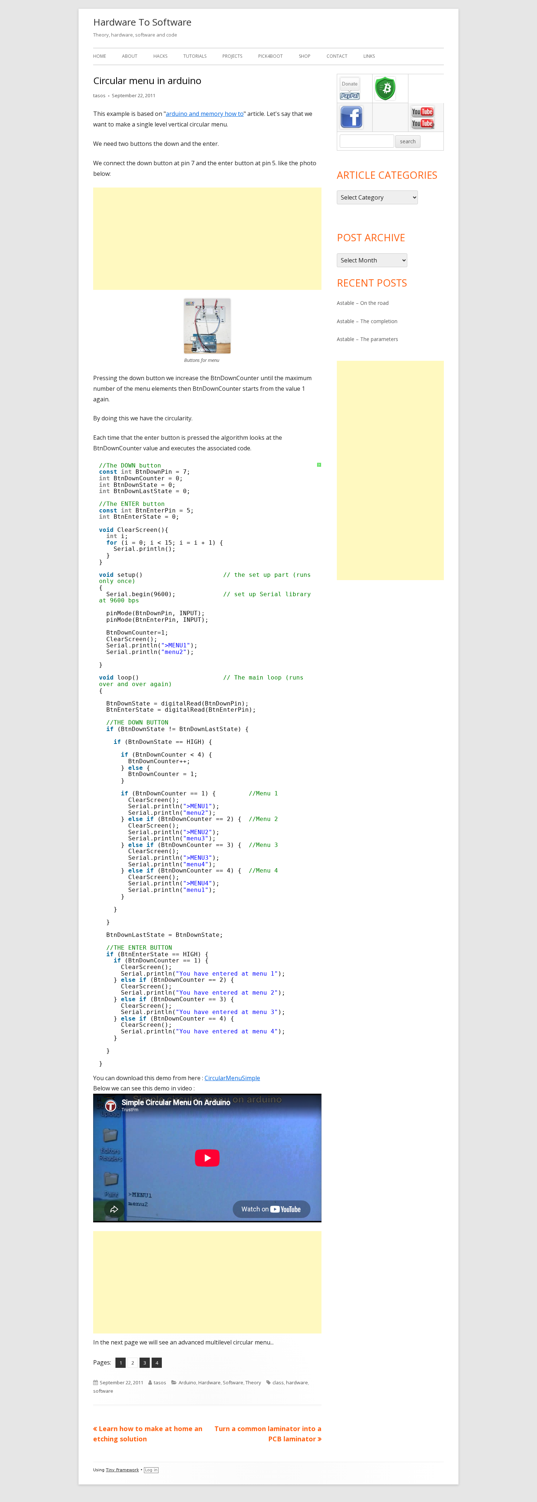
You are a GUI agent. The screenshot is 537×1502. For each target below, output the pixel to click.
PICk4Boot (270, 56)
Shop (305, 56)
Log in (151, 1470)
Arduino (187, 1382)
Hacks (160, 56)
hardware (297, 1382)
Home (99, 56)
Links (369, 56)
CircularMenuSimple (232, 1078)
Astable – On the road (363, 302)
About (129, 56)
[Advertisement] (207, 239)
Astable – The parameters (367, 339)
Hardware (209, 1382)
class (278, 1382)
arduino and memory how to (205, 114)
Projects (232, 56)
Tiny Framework (122, 1470)
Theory (253, 1382)
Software (233, 1382)
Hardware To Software (142, 22)
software (103, 1391)
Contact (337, 56)
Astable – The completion (367, 321)
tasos (99, 95)
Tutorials (194, 56)
